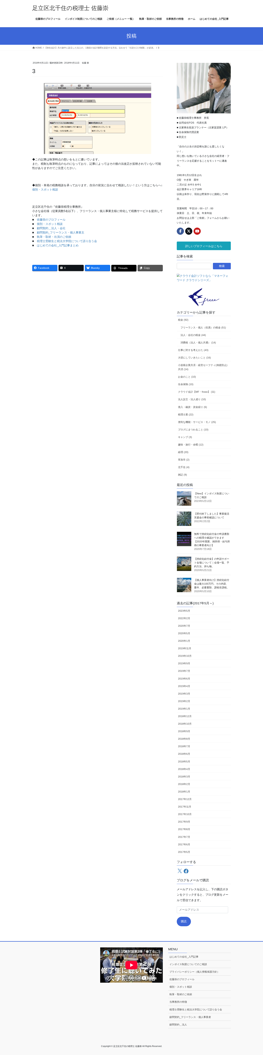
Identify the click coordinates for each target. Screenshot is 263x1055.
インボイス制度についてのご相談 (188, 964)
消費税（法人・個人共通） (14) (198, 342)
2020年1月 (184, 640)
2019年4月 (184, 686)
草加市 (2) (183, 459)
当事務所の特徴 (178, 1001)
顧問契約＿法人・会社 (51, 228)
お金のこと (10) (187, 376)
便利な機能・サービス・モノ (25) (197, 422)
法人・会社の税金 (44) (193, 335)
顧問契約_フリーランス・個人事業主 (60, 232)
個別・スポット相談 (45, 189)
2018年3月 (184, 776)
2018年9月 (184, 731)
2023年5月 (184, 610)
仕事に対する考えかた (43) (193, 350)
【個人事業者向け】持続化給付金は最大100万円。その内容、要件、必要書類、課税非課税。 (211, 584)
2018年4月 (184, 769)
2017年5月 (184, 852)
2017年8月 (184, 829)
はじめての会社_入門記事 (183, 956)
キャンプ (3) (185, 437)
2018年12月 (185, 716)
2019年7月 (184, 670)
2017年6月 (184, 844)
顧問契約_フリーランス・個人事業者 (190, 1017)
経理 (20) (183, 452)
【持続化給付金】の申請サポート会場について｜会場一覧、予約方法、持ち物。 (211, 562)
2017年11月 (184, 806)
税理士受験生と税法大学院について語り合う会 (67, 241)
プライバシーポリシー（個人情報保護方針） (194, 971)
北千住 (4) (183, 467)
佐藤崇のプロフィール (51, 219)
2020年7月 (184, 625)
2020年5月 (184, 633)
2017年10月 (185, 814)
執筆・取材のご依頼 (180, 994)
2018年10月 (185, 723)
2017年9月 (184, 821)
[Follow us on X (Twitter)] (188, 231)
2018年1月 (184, 791)
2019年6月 (184, 678)
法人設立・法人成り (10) (192, 399)
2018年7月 (184, 746)
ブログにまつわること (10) (193, 429)
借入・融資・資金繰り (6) (192, 407)
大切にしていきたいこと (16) (194, 357)
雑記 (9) (182, 474)
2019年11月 (184, 648)
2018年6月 (184, 753)
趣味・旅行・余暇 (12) (190, 444)
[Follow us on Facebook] (180, 231)
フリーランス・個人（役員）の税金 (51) (203, 327)
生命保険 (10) (185, 384)
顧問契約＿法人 (178, 1024)
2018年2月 (184, 784)
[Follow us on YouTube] (197, 231)
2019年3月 (184, 693)
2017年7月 (184, 836)
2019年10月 (185, 655)
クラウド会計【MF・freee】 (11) (196, 391)
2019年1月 (184, 708)
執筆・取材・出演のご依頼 (54, 236)
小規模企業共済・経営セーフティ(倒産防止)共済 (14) (202, 367)
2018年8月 (184, 738)
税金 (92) (183, 319)
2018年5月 (184, 761)
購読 (184, 921)
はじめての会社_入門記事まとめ (58, 245)
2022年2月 (184, 618)
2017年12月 (185, 799)
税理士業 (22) (185, 414)
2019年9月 (184, 663)
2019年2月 (184, 701)
